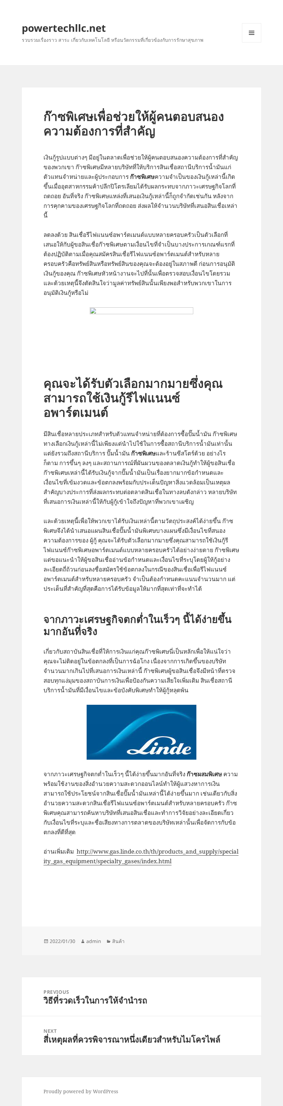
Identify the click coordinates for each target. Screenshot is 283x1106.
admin (93, 941)
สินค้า (118, 941)
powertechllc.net (64, 28)
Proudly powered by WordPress (80, 1091)
